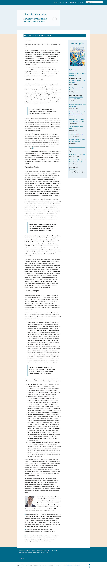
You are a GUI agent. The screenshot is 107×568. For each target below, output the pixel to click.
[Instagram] (23, 558)
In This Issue (72, 70)
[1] (41, 54)
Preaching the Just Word (76, 134)
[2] (33, 148)
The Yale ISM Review (35, 14)
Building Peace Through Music (77, 154)
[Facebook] (19, 558)
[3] (59, 195)
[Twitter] (21, 558)
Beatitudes (72, 169)
